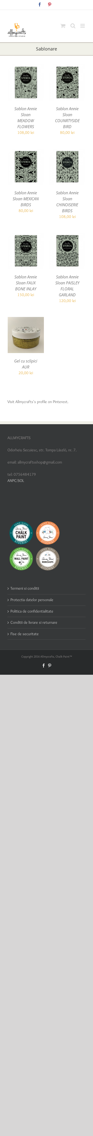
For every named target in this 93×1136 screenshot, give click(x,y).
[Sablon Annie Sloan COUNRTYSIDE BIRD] (67, 67)
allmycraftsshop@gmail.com (58, 14)
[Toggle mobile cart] (63, 25)
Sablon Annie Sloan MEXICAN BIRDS (26, 198)
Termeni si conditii (24, 588)
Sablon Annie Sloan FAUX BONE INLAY (25, 283)
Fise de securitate (24, 633)
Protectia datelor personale (31, 599)
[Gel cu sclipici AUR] (26, 319)
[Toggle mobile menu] (83, 25)
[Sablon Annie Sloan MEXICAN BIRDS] (26, 151)
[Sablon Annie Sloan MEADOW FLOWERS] (26, 67)
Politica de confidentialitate (31, 611)
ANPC (12, 480)
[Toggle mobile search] (72, 25)
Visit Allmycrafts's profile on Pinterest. (37, 401)
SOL (21, 480)
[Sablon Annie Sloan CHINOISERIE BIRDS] (67, 151)
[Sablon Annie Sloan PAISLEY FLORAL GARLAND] (67, 235)
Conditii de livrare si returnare (33, 622)
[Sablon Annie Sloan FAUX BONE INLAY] (26, 235)
